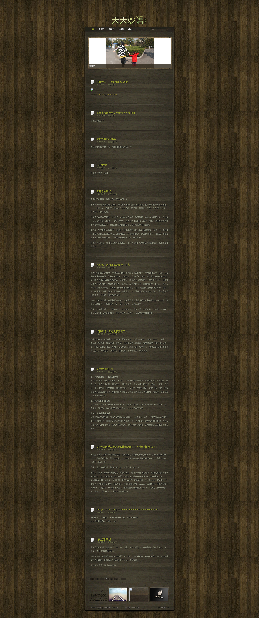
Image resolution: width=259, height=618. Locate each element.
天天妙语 (99, 608)
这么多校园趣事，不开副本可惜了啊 (116, 113)
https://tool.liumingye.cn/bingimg (104, 95)
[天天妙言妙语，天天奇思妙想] (129, 19)
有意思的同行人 (105, 191)
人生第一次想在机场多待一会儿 (113, 265)
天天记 (101, 29)
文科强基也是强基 (106, 139)
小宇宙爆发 (103, 165)
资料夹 (111, 29)
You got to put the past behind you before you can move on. (128, 510)
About (130, 29)
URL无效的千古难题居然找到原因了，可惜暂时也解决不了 (127, 447)
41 (123, 579)
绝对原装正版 (104, 539)
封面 (92, 29)
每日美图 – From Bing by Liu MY (113, 82)
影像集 (121, 29)
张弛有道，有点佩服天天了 (111, 331)
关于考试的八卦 (105, 369)
